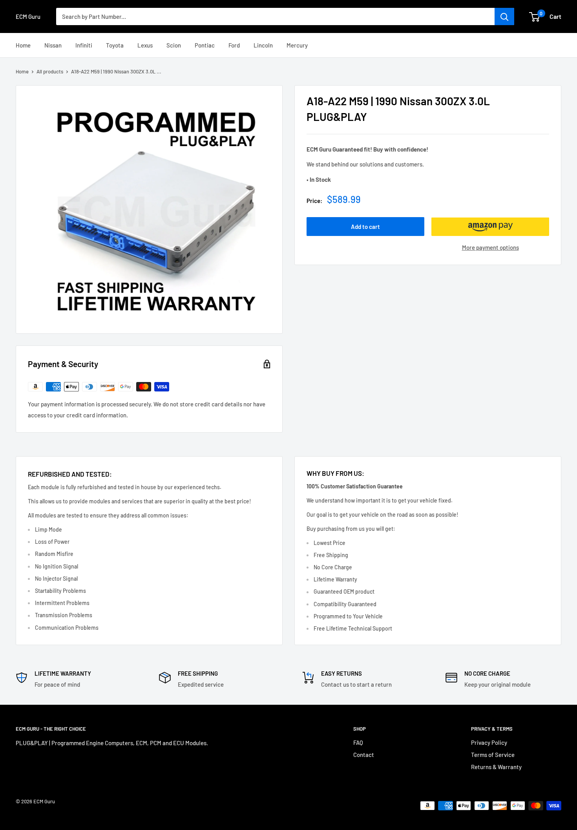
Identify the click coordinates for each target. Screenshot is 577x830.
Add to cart (365, 226)
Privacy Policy (489, 742)
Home (23, 45)
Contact (363, 754)
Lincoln (263, 45)
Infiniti (83, 45)
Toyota (115, 45)
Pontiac (205, 45)
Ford (234, 45)
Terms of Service (493, 754)
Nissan (53, 45)
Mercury (297, 45)
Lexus (145, 45)
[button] (490, 227)
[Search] (504, 16)
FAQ (358, 742)
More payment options (490, 247)
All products (50, 71)
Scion (173, 45)
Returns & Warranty (496, 766)
